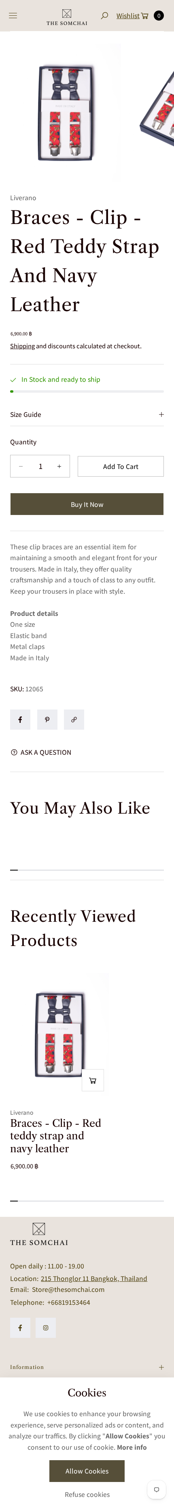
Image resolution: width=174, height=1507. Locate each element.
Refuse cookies (87, 1494)
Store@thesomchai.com (67, 1289)
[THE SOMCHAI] (67, 15)
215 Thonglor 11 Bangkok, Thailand (94, 1278)
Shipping (22, 345)
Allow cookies (87, 1471)
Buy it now (87, 504)
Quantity (23, 441)
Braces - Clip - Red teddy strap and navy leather (55, 1136)
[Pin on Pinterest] (47, 720)
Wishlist (128, 15)
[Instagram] (46, 1328)
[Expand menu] (13, 16)
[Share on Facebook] (20, 720)
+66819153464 (68, 1302)
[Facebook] (20, 1328)
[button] (104, 15)
